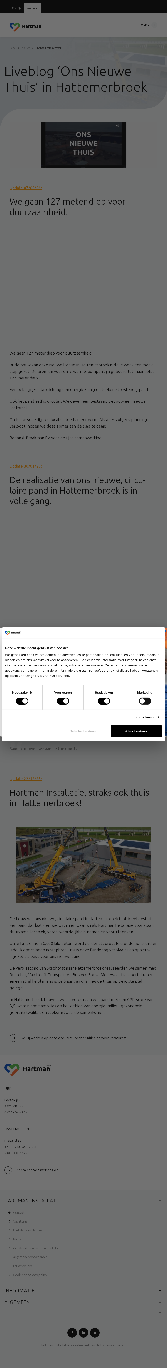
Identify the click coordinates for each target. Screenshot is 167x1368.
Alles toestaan (136, 731)
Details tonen (143, 717)
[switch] (59, 700)
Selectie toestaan (83, 731)
